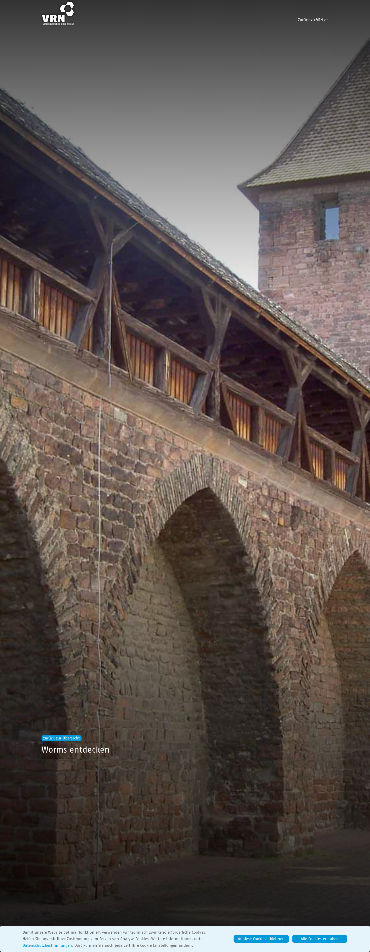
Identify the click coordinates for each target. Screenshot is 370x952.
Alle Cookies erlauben (320, 939)
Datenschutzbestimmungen (47, 945)
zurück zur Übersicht (61, 738)
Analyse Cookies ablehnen (261, 939)
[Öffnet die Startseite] (58, 13)
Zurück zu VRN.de (313, 20)
